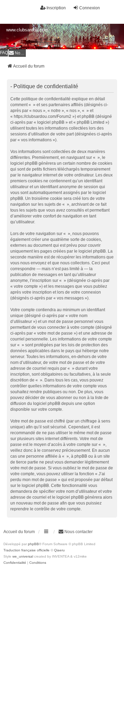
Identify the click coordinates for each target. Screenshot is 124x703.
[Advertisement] (62, 631)
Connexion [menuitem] (89, 8)
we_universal (22, 556)
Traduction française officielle (26, 550)
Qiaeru (59, 550)
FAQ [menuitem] (4, 52)
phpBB (33, 544)
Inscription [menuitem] (56, 8)
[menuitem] (17, 53)
